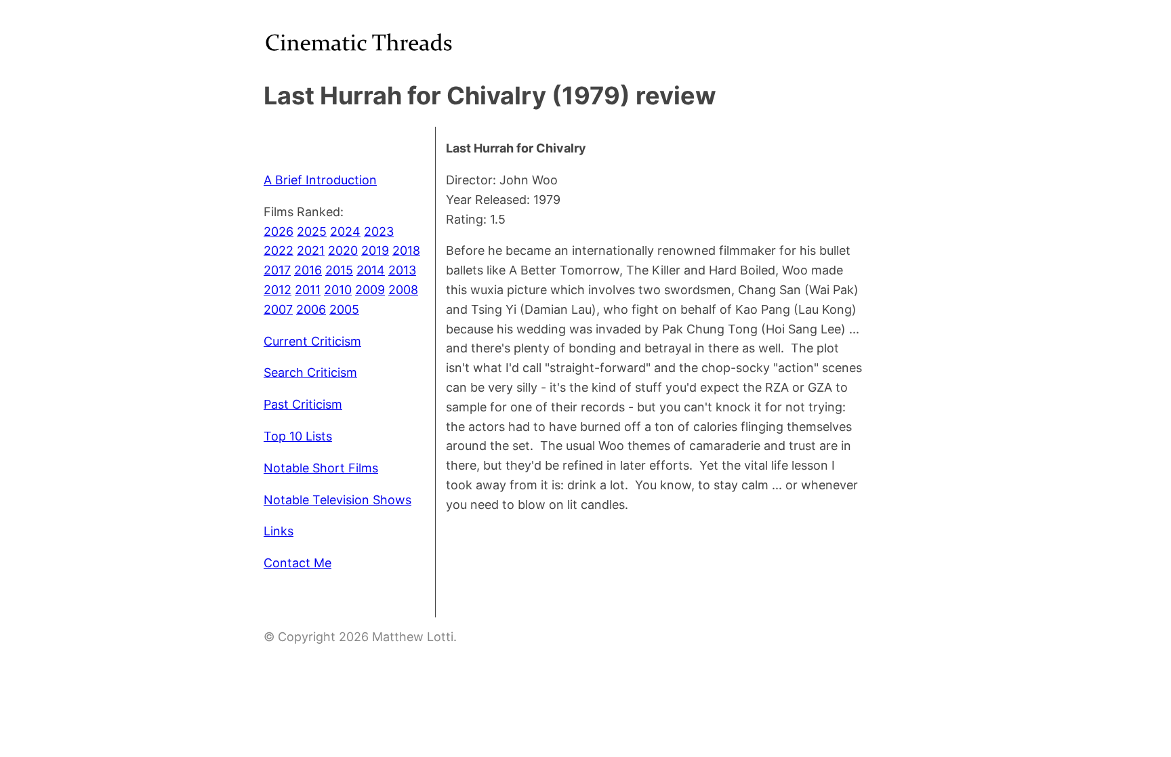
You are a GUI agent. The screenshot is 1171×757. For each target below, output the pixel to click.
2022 (278, 250)
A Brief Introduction (320, 180)
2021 (311, 250)
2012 (277, 290)
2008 (403, 290)
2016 (308, 270)
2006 (311, 309)
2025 (312, 231)
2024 (345, 231)
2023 (379, 231)
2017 (277, 270)
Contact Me (297, 563)
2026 (278, 231)
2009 (370, 290)
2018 (406, 250)
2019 (375, 250)
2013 (402, 270)
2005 (344, 309)
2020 (343, 250)
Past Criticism (303, 404)
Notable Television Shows (337, 500)
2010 (338, 290)
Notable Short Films (321, 468)
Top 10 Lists (298, 436)
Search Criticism (310, 372)
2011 (308, 290)
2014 (370, 270)
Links (278, 531)
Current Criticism (312, 341)
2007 (278, 309)
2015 (339, 270)
